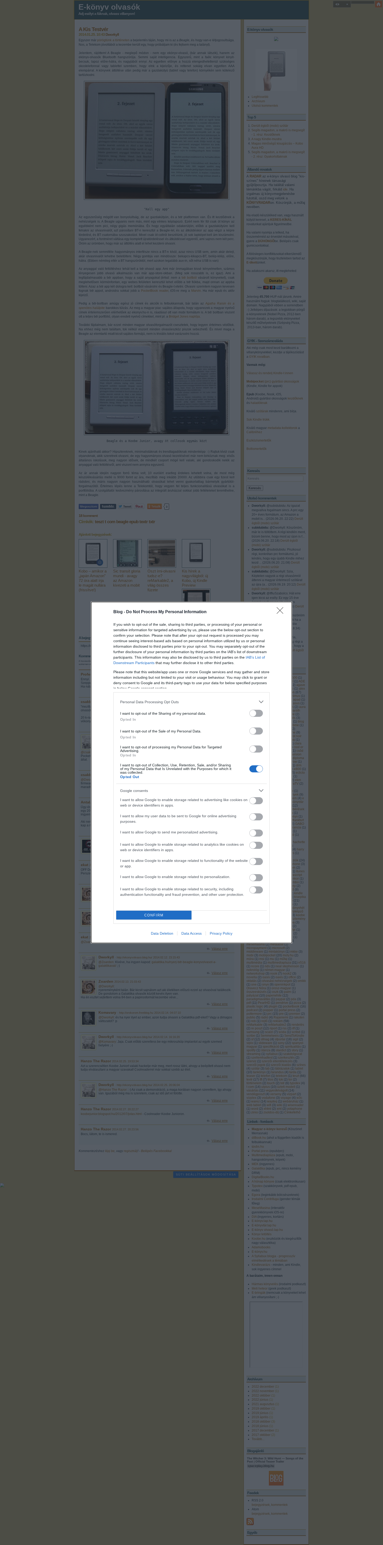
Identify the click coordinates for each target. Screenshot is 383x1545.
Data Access (191, 933)
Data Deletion (162, 933)
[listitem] (191, 702)
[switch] (256, 713)
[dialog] (191, 772)
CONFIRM (154, 915)
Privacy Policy (221, 933)
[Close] (282, 612)
